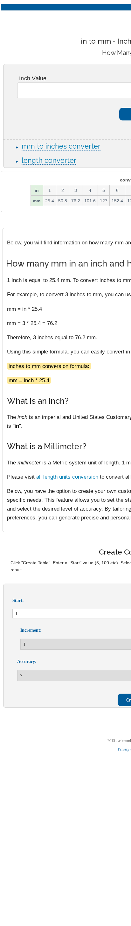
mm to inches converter (61, 146)
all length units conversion (67, 477)
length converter (49, 160)
